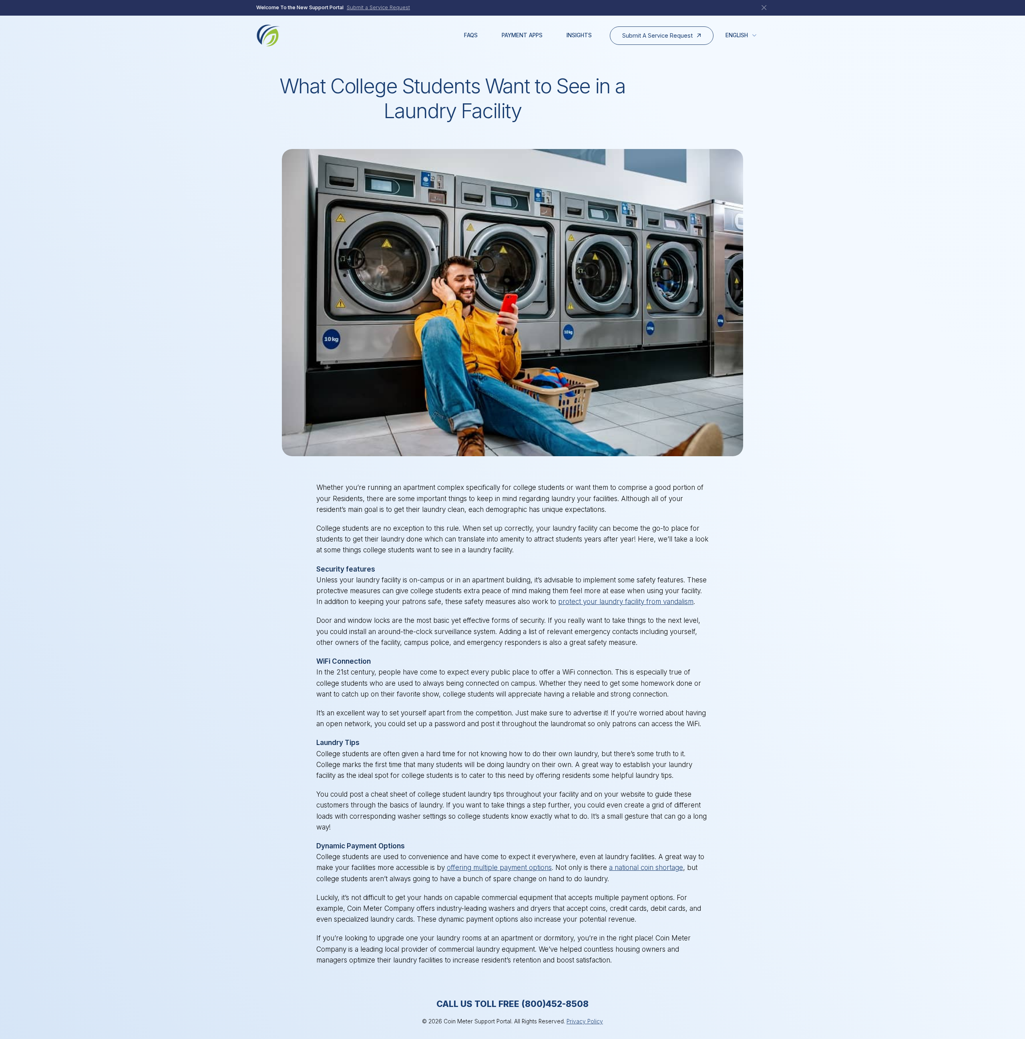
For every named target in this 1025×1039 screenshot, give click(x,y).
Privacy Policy (585, 1021)
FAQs (471, 35)
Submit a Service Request (378, 7)
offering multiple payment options (499, 868)
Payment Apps (522, 35)
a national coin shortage (646, 868)
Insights (579, 35)
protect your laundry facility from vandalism (625, 602)
